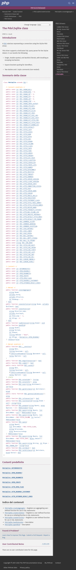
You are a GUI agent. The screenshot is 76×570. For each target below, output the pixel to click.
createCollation (24, 304)
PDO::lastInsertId (25, 401)
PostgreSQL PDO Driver (62, 66)
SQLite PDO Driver (62, 72)
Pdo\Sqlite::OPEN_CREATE (11, 482)
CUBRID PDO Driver (63, 27)
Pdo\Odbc (60, 62)
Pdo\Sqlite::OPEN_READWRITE (12, 477)
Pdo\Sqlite (60, 74)
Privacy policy (25, 568)
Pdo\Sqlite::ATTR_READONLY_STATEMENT (16, 492)
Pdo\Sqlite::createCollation (14, 513)
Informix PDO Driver (63, 43)
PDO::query (23, 410)
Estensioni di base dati (11, 14)
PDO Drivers (8, 19)
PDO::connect (29, 365)
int (17, 89)
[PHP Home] (6, 3)
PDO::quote (23, 443)
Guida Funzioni (17, 12)
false (17, 339)
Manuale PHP (6, 12)
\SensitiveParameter (18, 354)
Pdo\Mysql (60, 48)
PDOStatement (23, 408)
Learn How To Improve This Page (13, 535)
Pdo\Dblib (60, 34)
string (18, 243)
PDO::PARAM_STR (11, 445)
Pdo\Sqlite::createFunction (14, 518)
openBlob (22, 325)
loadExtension (24, 323)
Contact (58, 563)
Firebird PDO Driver (63, 36)
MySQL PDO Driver (62, 46)
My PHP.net (49, 563)
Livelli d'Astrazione (10, 16)
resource (11, 339)
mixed (8, 391)
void (43, 323)
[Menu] (73, 3)
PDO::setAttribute (25, 450)
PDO (20, 16)
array (12, 356)
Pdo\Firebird (61, 39)
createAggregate (24, 290)
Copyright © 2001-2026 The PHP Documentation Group (23, 563)
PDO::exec (22, 384)
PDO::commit (23, 363)
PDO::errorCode (24, 379)
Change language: (30, 25)
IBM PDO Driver (61, 41)
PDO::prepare (23, 405)
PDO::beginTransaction (27, 361)
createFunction (24, 309)
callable (12, 295)
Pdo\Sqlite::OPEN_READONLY (29, 337)
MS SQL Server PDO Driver (63, 31)
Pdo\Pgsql (60, 69)
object (32, 438)
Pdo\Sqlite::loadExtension (14, 522)
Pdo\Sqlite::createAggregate (15, 508)
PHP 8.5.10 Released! (38, 8)
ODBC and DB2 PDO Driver (63, 59)
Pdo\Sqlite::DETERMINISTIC (12, 468)
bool (9, 302)
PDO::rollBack (24, 448)
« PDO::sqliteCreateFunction (41, 12)
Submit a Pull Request (34, 535)
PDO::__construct (25, 346)
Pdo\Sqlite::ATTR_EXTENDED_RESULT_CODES (17, 496)
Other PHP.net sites (10, 568)
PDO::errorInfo (24, 382)
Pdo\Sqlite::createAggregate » (64, 12)
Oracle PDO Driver (62, 55)
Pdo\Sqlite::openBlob (12, 525)
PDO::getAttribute (25, 389)
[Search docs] (69, 3)
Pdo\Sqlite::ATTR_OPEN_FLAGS (13, 487)
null (26, 351)
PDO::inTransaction (26, 398)
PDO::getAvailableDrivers (33, 394)
